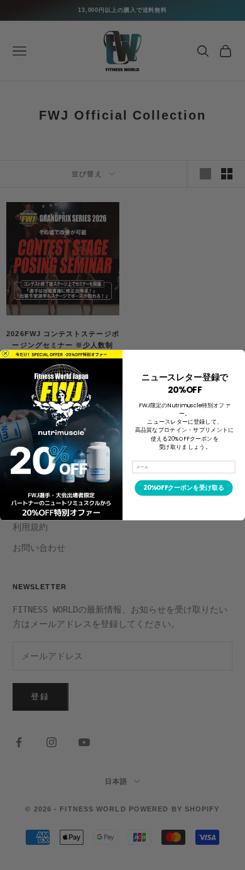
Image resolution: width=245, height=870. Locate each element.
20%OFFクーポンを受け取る (183, 487)
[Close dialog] (5, 353)
